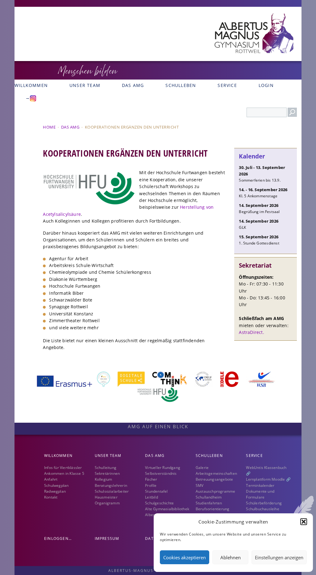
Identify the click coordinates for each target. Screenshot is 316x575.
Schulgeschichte (159, 503)
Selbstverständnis (161, 473)
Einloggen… (58, 538)
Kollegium (103, 479)
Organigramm (107, 503)
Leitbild (151, 497)
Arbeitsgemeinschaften (216, 473)
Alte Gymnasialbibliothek (167, 508)
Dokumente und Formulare (260, 494)
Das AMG (133, 85)
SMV (200, 485)
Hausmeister (106, 497)
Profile (150, 485)
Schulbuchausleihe (262, 508)
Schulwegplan (56, 485)
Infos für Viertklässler (63, 467)
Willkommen (58, 455)
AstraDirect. (251, 332)
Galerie (202, 467)
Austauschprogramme (215, 491)
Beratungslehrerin (111, 485)
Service (227, 85)
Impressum (107, 538)
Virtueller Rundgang (162, 467)
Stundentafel (156, 491)
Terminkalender (260, 485)
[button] (304, 522)
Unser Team (84, 85)
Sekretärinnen (107, 473)
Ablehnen (230, 557)
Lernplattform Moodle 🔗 (268, 479)
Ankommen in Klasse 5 (64, 473)
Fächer (151, 479)
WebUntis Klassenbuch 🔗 (266, 470)
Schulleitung (105, 467)
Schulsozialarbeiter (112, 491)
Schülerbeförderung (264, 503)
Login (266, 85)
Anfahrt (50, 479)
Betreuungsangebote (214, 479)
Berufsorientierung (213, 508)
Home (49, 127)
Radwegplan (55, 491)
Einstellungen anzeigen (279, 557)
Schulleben (180, 85)
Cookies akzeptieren (184, 557)
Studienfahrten (209, 503)
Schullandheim (209, 497)
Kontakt (50, 497)
